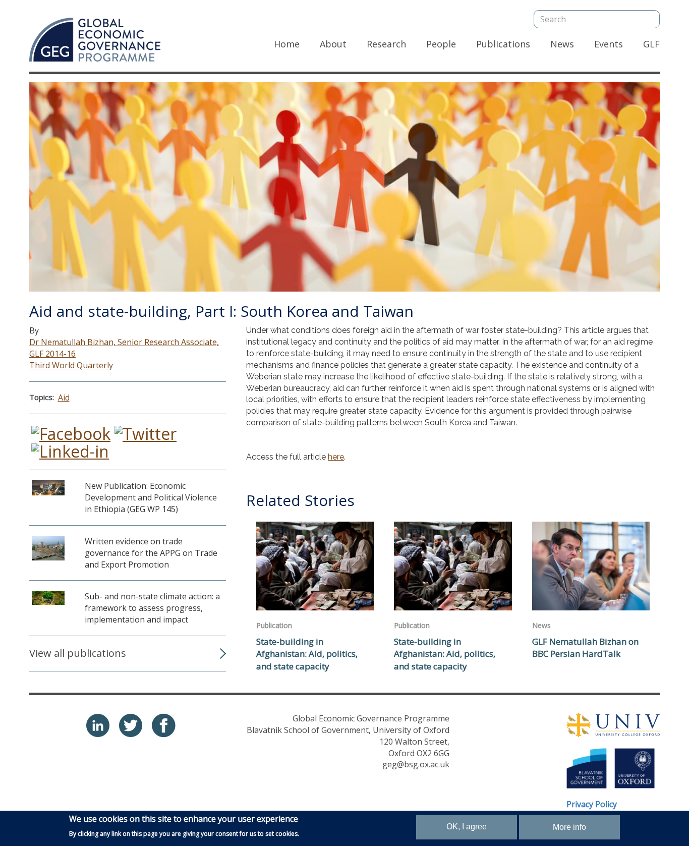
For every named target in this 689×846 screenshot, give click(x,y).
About (333, 44)
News (562, 44)
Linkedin (97, 725)
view (127, 502)
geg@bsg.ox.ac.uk (415, 764)
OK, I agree (466, 826)
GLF (651, 44)
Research (386, 44)
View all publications (77, 653)
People (441, 44)
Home (287, 44)
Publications (503, 44)
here (336, 457)
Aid (64, 397)
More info (569, 827)
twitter (130, 725)
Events (608, 44)
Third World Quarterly (71, 365)
